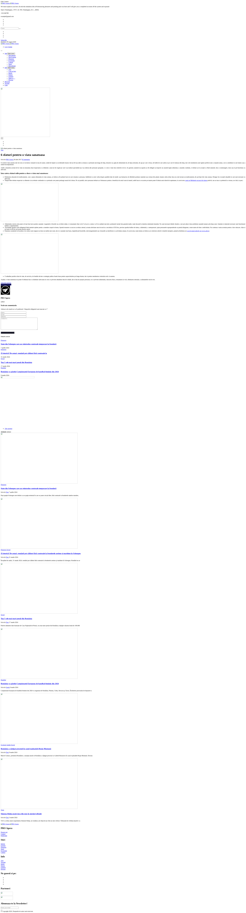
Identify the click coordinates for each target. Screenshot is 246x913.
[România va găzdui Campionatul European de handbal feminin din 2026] (39, 678)
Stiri (6, 53)
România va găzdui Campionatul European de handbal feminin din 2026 (30, 372)
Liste (6, 85)
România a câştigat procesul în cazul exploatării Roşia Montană (26, 749)
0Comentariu (26, 159)
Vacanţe (7, 83)
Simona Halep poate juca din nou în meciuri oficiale (21, 814)
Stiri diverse (12, 66)
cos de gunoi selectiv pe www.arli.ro (198, 231)
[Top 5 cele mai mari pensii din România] (39, 613)
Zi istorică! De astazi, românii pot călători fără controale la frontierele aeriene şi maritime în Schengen (41, 553)
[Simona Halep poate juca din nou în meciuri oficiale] (39, 808)
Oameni (10, 76)
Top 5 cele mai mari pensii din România (16, 362)
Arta (9, 69)
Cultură (10, 62)
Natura (10, 75)
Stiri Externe (12, 57)
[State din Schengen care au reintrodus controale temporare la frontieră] (39, 483)
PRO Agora (10, 159)
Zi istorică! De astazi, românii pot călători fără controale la (24, 353)
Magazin (7, 82)
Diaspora (11, 59)
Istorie (10, 73)
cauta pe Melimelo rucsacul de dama (196, 180)
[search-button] (19, 28)
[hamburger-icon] (1, 50)
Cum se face (12, 71)
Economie (11, 60)
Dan (7, 492)
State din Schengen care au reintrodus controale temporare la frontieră (28, 344)
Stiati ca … (11, 78)
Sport (10, 64)
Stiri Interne (12, 55)
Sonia (8, 687)
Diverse (10, 80)
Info (6, 67)
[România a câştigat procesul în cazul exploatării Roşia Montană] (39, 743)
